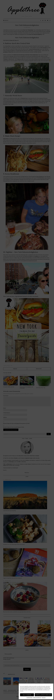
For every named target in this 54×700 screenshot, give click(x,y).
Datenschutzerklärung (37, 697)
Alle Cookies (27, 694)
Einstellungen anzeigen (43, 694)
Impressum (44, 697)
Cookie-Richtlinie (30, 697)
